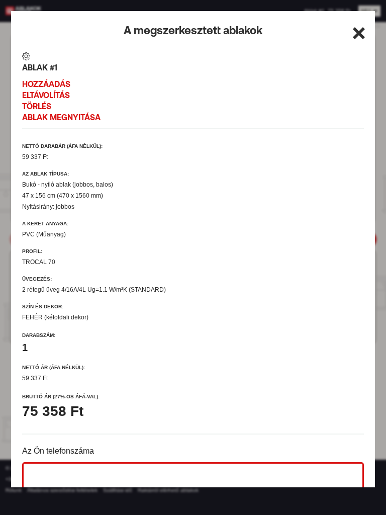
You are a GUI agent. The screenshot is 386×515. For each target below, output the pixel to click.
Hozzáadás (46, 84)
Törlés (36, 106)
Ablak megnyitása (61, 117)
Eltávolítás (46, 95)
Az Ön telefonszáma (58, 451)
